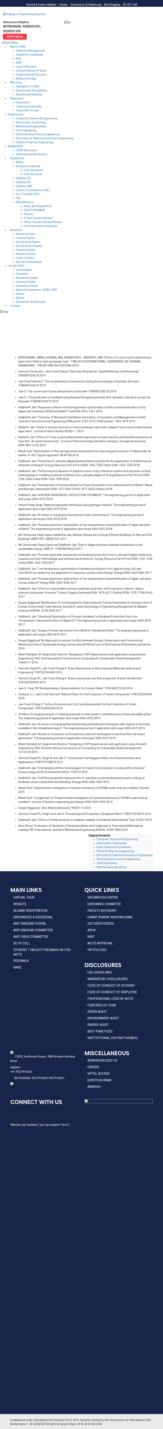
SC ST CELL (21, 943)
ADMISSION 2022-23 (102, 1060)
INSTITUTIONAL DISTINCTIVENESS (112, 1038)
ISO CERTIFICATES (100, 923)
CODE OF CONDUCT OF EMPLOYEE (112, 992)
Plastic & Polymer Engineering (115, 851)
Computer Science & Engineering (117, 839)
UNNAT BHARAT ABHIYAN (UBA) (109, 917)
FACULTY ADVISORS (101, 910)
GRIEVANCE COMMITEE (104, 904)
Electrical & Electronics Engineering (118, 859)
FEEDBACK (21, 961)
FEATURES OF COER (101, 1005)
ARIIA (91, 930)
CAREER (93, 1067)
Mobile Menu (10, 42)
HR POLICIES (96, 950)
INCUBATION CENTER (102, 897)
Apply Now (15, 37)
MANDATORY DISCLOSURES (107, 979)
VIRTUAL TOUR (23, 897)
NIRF (90, 937)
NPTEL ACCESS (98, 1073)
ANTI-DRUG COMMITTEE (30, 937)
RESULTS (19, 904)
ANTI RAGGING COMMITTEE (33, 930)
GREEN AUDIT (97, 1012)
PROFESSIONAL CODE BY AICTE (110, 999)
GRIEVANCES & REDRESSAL (33, 917)
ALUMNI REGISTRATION (30, 910)
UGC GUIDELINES (99, 972)
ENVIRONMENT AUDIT (103, 1018)
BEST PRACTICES (100, 1031)
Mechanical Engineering (111, 867)
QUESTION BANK (99, 1080)
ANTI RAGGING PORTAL (30, 923)
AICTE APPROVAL (100, 943)
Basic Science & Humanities (114, 847)
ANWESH (93, 1087)
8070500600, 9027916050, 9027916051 (40, 1078)
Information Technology (112, 843)
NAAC (17, 967)
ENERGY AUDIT (98, 1025)
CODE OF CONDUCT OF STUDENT (111, 985)
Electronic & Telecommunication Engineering (124, 855)
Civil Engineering (107, 863)
